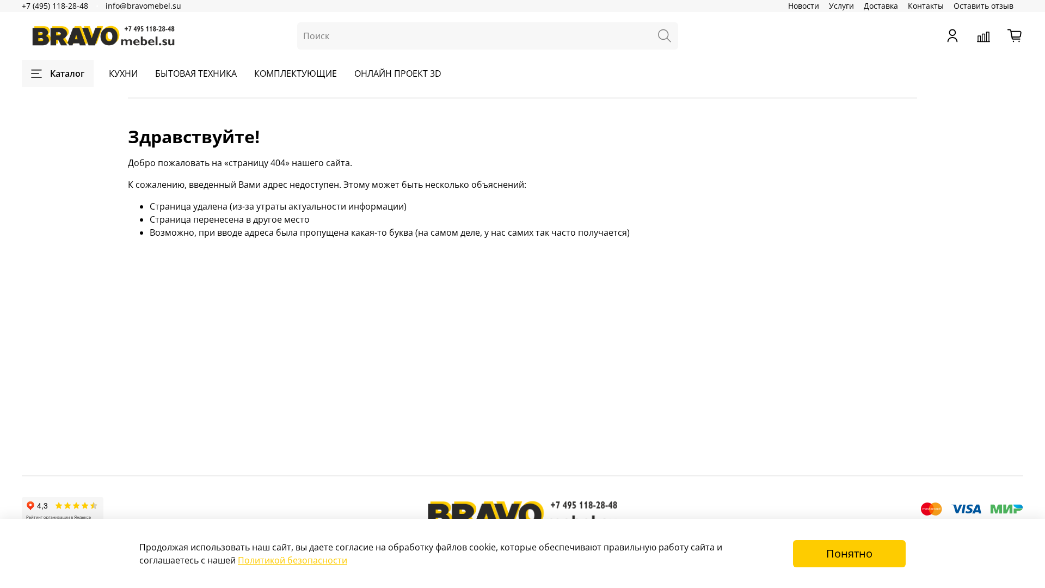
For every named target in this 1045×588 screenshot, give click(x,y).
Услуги (841, 6)
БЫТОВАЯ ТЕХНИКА (196, 73)
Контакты (926, 6)
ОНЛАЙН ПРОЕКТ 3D (397, 73)
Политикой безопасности (292, 560)
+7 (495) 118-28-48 (55, 6)
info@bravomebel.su (143, 6)
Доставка (881, 6)
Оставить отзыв (983, 6)
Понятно (849, 553)
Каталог (67, 73)
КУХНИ (123, 73)
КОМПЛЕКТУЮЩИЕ (295, 73)
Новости (803, 6)
